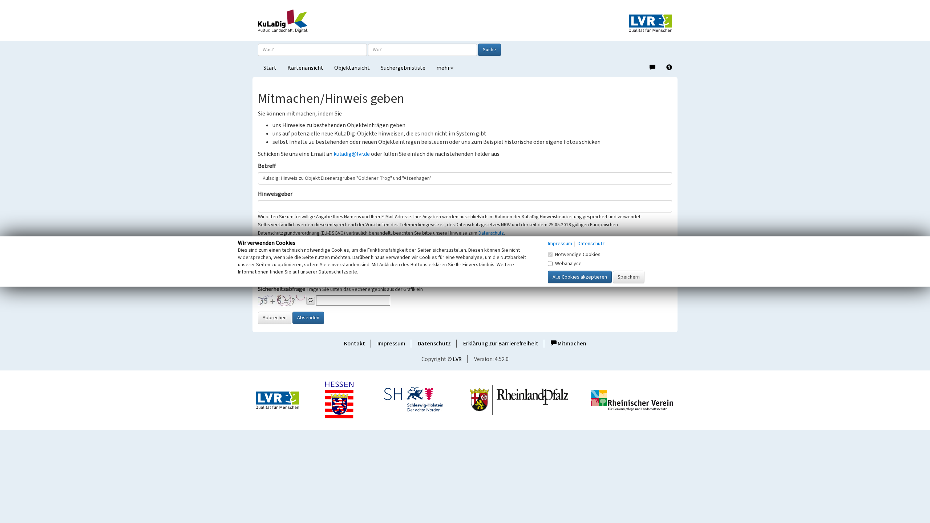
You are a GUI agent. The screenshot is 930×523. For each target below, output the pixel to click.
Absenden (308, 317)
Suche (489, 49)
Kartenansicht (305, 68)
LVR (457, 359)
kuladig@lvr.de (351, 154)
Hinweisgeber (275, 194)
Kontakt (354, 344)
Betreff (267, 166)
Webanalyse (568, 263)
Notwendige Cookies (578, 254)
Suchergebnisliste (403, 68)
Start (269, 68)
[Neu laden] (310, 301)
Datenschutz (491, 233)
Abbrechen (275, 317)
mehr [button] (443, 68)
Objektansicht (352, 68)
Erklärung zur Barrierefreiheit (500, 344)
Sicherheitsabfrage (281, 289)
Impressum (391, 344)
